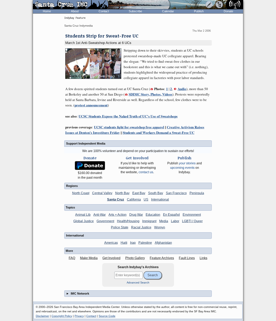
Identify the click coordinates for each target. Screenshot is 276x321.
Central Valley (102, 193)
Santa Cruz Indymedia (78, 25)
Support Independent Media (85, 143)
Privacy (79, 316)
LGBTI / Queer (192, 221)
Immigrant (149, 221)
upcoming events (182, 167)
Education (153, 214)
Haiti (124, 242)
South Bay (155, 193)
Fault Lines (187, 258)
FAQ (72, 258)
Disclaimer (42, 316)
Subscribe (135, 11)
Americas (111, 242)
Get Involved (111, 258)
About (75, 11)
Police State (119, 227)
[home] (70, 5)
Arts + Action (117, 214)
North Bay (122, 193)
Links (203, 258)
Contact (104, 11)
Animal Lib (83, 214)
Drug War (136, 214)
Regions (72, 186)
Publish (199, 11)
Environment (192, 214)
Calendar (168, 11)
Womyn (159, 227)
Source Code (107, 316)
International (160, 199)
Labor (175, 221)
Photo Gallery (135, 258)
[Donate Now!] (90, 165)
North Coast (80, 193)
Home (47, 11)
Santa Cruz (115, 199)
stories (187, 163)
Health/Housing (128, 221)
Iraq (133, 242)
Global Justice (83, 221)
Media (163, 221)
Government (105, 221)
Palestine (145, 242)
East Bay (138, 193)
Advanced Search (138, 282)
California (134, 199)
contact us (146, 172)
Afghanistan (163, 242)
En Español (171, 214)
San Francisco (176, 193)
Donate (228, 11)
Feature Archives (162, 258)
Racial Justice (141, 227)
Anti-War (99, 214)
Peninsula (197, 193)
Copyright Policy (62, 316)
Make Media (89, 258)
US (146, 199)
